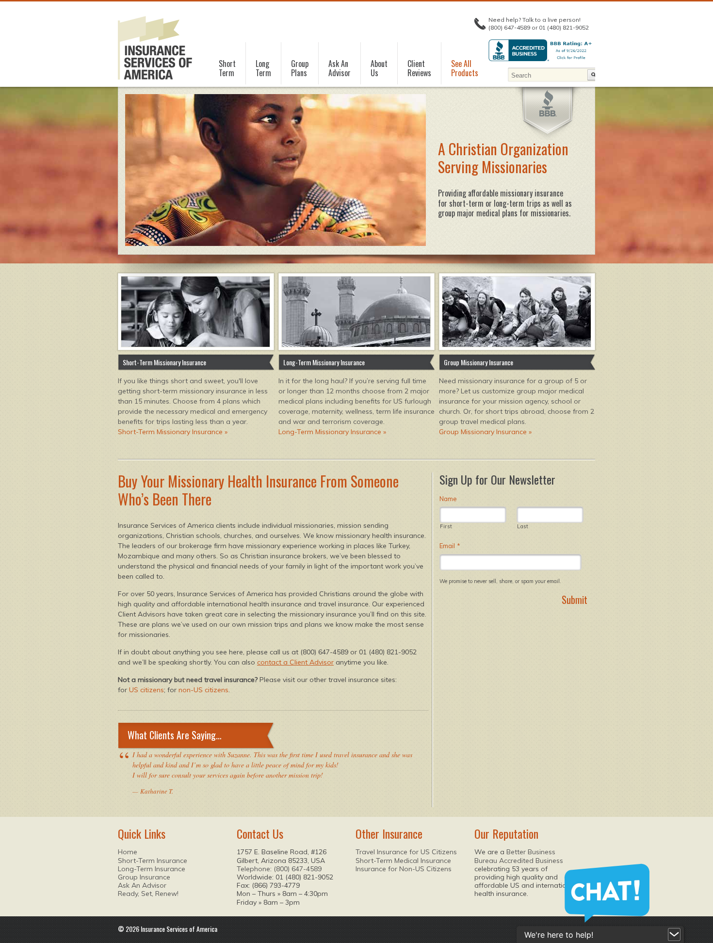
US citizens (146, 689)
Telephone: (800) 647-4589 (279, 868)
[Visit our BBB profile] (548, 103)
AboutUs (379, 68)
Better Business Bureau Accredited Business (518, 855)
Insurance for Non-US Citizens (404, 868)
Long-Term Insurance (151, 868)
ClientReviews (419, 68)
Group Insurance (144, 877)
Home (127, 851)
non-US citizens (203, 689)
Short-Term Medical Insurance (403, 860)
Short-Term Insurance (152, 860)
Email (449, 546)
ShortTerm (227, 68)
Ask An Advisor (142, 885)
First (446, 526)
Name (448, 499)
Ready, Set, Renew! (148, 893)
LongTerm (263, 68)
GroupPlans (299, 68)
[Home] (155, 48)
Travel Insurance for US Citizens (406, 851)
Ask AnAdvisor (339, 68)
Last (523, 526)
